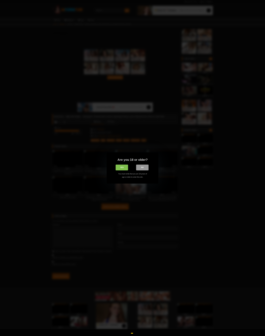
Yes (122, 167)
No (142, 167)
